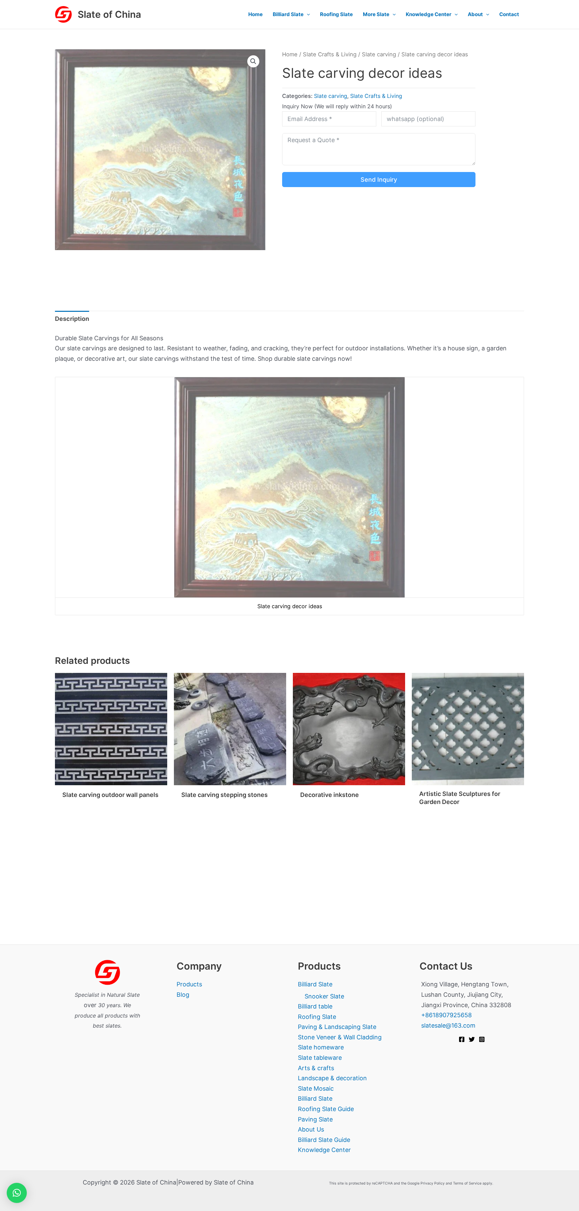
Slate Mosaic (316, 1088)
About (475, 14)
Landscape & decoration (332, 1078)
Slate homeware (321, 1047)
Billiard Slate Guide (324, 1139)
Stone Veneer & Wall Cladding (340, 1037)
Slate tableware (320, 1057)
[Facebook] (462, 1039)
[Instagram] (482, 1039)
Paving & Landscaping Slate (337, 1026)
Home (255, 14)
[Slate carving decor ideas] (289, 487)
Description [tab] (72, 318)
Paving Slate (315, 1119)
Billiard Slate (288, 14)
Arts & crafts (316, 1068)
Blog (183, 994)
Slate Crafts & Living (330, 54)
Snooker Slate (324, 996)
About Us (311, 1129)
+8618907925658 (446, 1015)
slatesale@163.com (448, 1025)
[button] (307, 14)
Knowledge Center (428, 14)
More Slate (376, 14)
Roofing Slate (336, 14)
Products (189, 984)
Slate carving (379, 54)
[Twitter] (472, 1039)
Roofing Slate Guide (326, 1108)
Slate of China (109, 14)
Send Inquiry (379, 179)
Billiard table (315, 1006)
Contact (509, 14)
